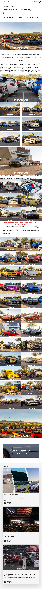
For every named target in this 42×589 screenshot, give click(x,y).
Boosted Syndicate (32, 64)
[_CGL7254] (31, 214)
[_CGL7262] (31, 345)
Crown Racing (6, 494)
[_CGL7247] (31, 273)
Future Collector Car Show (29, 71)
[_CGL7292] (32, 109)
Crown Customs (19, 571)
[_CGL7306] (31, 359)
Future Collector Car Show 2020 (21, 451)
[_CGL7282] (31, 330)
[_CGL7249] (31, 258)
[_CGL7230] (31, 287)
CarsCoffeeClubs (6, 6)
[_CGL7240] (32, 124)
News (26, 571)
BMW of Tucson (14, 175)
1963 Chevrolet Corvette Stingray (10, 571)
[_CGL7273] (31, 316)
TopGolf (30, 226)
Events (13, 6)
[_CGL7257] (31, 388)
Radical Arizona (15, 494)
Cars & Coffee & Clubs (7, 226)
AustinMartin (7, 12)
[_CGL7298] (31, 244)
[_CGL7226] (31, 186)
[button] (40, 1)
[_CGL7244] (31, 402)
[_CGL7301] (32, 139)
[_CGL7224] (31, 200)
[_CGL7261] (31, 373)
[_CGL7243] (31, 301)
